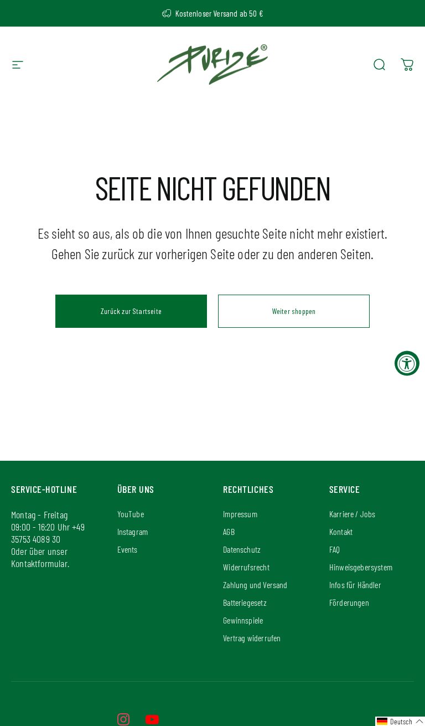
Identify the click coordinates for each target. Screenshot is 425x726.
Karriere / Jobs (352, 513)
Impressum (240, 513)
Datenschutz (242, 549)
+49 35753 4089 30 (48, 533)
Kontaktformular (39, 563)
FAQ (334, 549)
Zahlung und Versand (255, 584)
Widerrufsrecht (246, 567)
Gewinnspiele (243, 620)
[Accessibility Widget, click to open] (407, 363)
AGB (229, 531)
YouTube (130, 513)
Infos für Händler (355, 584)
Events (127, 549)
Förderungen (349, 602)
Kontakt (341, 531)
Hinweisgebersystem (360, 567)
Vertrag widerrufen (252, 637)
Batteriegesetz (245, 602)
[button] (400, 721)
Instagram (132, 531)
